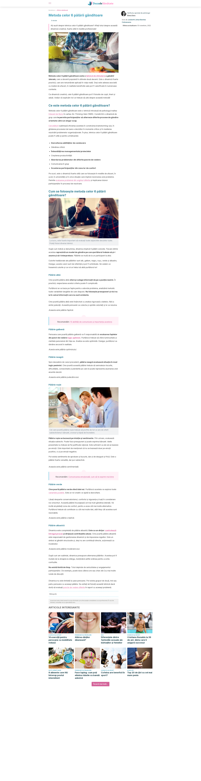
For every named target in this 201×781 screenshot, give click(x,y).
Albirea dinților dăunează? (82, 638)
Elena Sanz (131, 15)
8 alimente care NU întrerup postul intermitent (58, 675)
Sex (102, 635)
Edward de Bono (56, 114)
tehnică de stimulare (95, 76)
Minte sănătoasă (62, 10)
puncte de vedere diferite (74, 587)
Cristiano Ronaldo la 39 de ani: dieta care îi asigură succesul (139, 640)
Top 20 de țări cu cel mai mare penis (139, 674)
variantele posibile (56, 493)
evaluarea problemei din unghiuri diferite (73, 180)
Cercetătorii (54, 126)
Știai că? (130, 670)
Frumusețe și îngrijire (83, 635)
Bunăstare (52, 10)
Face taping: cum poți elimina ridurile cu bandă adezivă (87, 675)
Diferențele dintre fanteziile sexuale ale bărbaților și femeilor (112, 640)
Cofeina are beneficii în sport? (113, 674)
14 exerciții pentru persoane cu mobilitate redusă (60, 640)
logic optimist (74, 338)
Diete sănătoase (55, 670)
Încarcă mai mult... (100, 684)
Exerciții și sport (55, 635)
